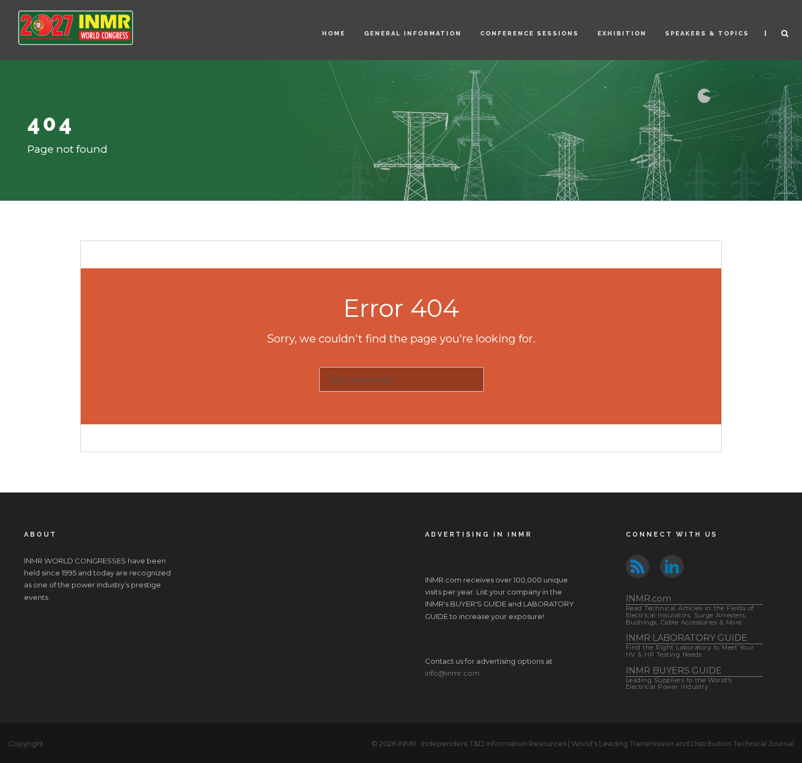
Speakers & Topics (707, 33)
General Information (413, 33)
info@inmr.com (452, 673)
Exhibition (622, 33)
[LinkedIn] (672, 565)
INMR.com (690, 609)
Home (333, 33)
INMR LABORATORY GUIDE (690, 645)
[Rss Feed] (637, 565)
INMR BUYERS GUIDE (679, 678)
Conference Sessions (529, 33)
